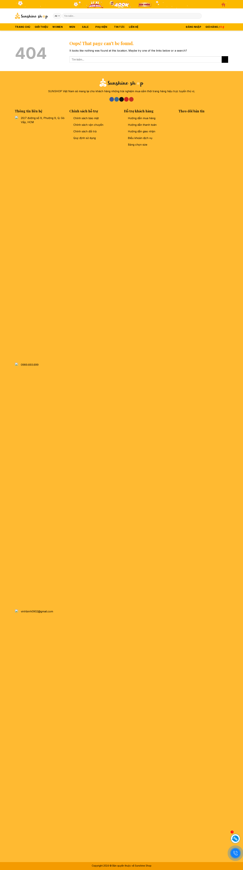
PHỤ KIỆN (101, 26)
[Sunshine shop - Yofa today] (31, 16)
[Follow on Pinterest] (221, 15)
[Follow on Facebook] (208, 15)
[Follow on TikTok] (217, 15)
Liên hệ (133, 26)
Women (57, 26)
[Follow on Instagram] (213, 15)
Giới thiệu (41, 26)
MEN (72, 26)
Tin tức (119, 26)
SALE (85, 26)
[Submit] (198, 16)
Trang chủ (22, 26)
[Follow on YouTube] (226, 15)
